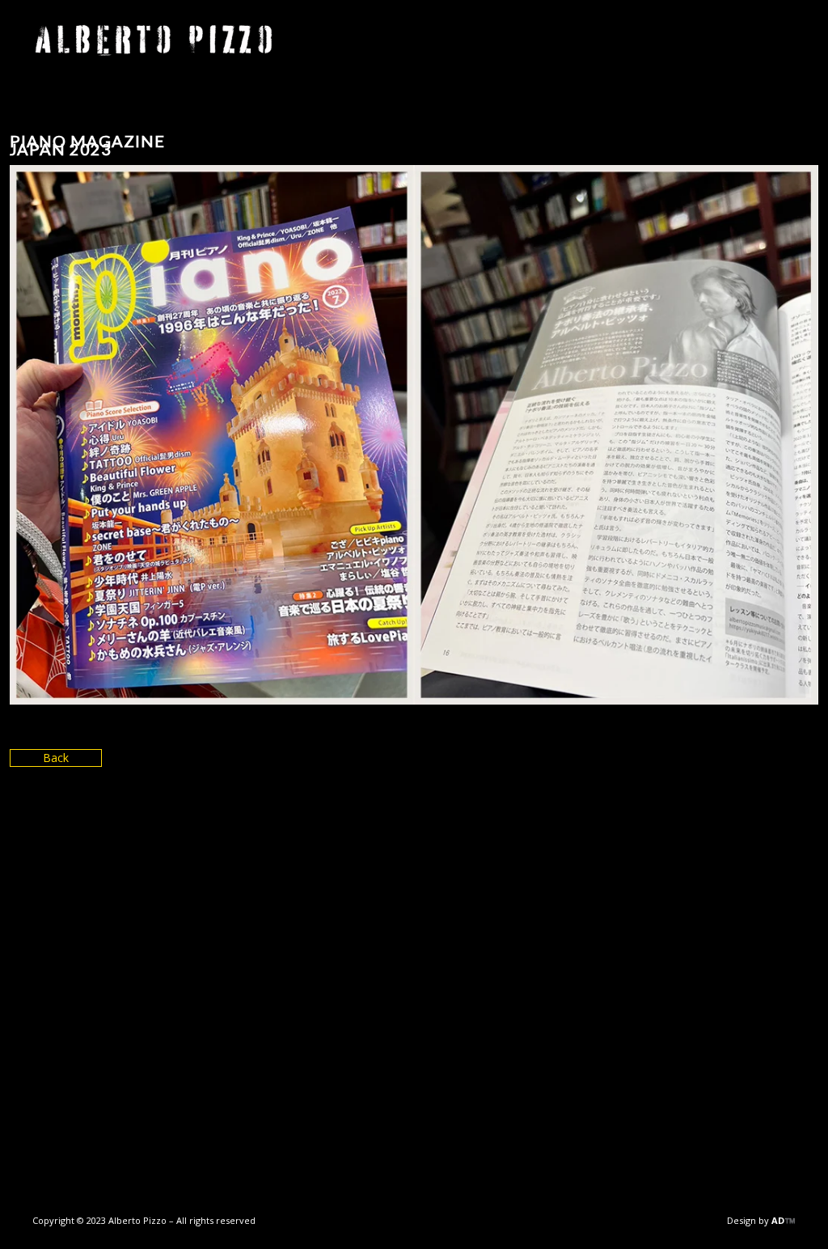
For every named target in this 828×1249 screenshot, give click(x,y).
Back (56, 757)
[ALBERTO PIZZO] (153, 40)
